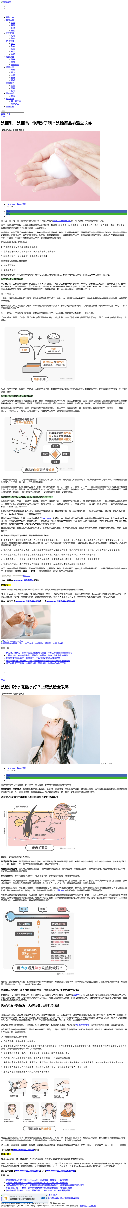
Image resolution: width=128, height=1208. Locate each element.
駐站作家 (10, 99)
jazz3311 (26, 576)
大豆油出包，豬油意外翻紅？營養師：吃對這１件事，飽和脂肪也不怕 (37, 655)
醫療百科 (10, 20)
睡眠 (13, 80)
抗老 (13, 91)
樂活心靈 (10, 67)
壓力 (13, 72)
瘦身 (13, 62)
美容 (13, 88)
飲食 (13, 46)
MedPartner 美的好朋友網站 (27, 601)
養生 (13, 44)
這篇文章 (77, 995)
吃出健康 (10, 41)
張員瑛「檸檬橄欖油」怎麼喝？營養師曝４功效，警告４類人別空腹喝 (37, 1183)
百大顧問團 (16, 101)
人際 (13, 75)
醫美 (13, 85)
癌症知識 (10, 33)
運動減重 (10, 57)
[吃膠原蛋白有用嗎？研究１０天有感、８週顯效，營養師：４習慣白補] (64, 622)
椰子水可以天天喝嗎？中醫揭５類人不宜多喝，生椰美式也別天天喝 (36, 663)
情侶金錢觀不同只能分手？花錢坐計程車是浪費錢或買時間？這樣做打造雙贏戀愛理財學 (45, 1185)
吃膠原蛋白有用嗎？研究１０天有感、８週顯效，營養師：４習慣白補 (37, 1180)
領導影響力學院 (72, 1198)
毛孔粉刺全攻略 (82, 1025)
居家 (13, 96)
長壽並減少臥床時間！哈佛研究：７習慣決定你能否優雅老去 (33, 658)
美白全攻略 (46, 518)
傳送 (8, 214)
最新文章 (10, 17)
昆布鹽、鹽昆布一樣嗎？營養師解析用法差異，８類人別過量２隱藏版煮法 (39, 653)
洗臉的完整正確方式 (62, 221)
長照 (13, 28)
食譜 (13, 54)
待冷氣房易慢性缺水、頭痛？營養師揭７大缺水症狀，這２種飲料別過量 (38, 1190)
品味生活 (10, 93)
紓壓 (13, 78)
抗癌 (13, 38)
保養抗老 (10, 83)
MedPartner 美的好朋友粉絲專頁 (61, 601)
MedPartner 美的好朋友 (17, 204)
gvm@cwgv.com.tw (88, 1206)
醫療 (13, 25)
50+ (62, 1198)
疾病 (13, 23)
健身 (13, 59)
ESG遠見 (55, 1198)
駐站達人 (15, 104)
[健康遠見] (6, 2)
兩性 (13, 70)
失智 (13, 30)
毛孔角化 (61, 890)
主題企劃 (10, 106)
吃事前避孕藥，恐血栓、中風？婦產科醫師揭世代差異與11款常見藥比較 (38, 661)
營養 (13, 49)
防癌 (13, 36)
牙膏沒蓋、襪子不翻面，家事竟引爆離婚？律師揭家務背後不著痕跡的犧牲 (39, 1188)
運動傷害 (15, 65)
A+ (7, 216)
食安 (13, 51)
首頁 (3, 114)
